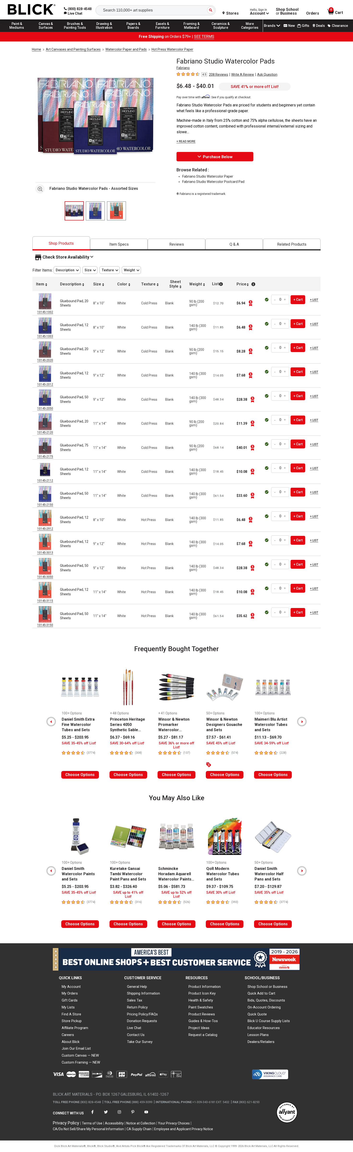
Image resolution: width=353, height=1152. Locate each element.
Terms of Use (92, 1123)
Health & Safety (201, 1000)
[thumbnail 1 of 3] (74, 210)
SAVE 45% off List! (220, 743)
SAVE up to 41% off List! (128, 895)
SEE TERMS (204, 36)
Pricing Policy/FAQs (142, 1014)
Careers (68, 1035)
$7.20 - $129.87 (268, 886)
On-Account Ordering (264, 1007)
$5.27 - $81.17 (170, 737)
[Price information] (250, 303)
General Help (137, 986)
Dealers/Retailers (261, 1042)
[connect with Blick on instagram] (119, 1115)
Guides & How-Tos (203, 1021)
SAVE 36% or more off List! (176, 745)
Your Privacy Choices (174, 1123)
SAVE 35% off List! (269, 893)
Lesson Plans (258, 1035)
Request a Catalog (203, 1035)
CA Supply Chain (139, 1129)
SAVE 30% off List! (220, 893)
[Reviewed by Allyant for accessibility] (287, 1113)
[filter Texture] (110, 270)
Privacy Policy (66, 1122)
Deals (320, 26)
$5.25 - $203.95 (75, 737)
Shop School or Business (267, 986)
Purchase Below (217, 157)
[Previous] (51, 721)
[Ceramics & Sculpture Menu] (220, 31)
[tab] (61, 243)
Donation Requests (142, 1021)
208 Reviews (218, 74)
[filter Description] (67, 270)
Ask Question (267, 74)
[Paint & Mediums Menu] (16, 31)
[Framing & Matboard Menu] (191, 31)
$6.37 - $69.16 (122, 737)
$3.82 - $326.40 (123, 886)
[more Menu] (249, 31)
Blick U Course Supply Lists (269, 1021)
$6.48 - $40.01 (195, 86)
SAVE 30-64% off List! (127, 743)
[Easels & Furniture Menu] (162, 31)
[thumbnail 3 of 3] (116, 210)
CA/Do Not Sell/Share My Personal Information (88, 1129)
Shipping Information (143, 993)
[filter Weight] (131, 270)
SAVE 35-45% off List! (79, 743)
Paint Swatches (201, 1007)
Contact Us (136, 1035)
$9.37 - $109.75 (219, 886)
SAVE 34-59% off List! (272, 743)
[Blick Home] (32, 10)
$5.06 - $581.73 (171, 886)
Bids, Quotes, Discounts (266, 1000)
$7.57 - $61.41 (218, 737)
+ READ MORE (185, 141)
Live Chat (134, 1028)
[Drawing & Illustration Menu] (104, 31)
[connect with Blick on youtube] (146, 1115)
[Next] (302, 721)
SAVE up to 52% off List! (176, 895)
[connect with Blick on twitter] (106, 1115)
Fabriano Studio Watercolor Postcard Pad (213, 182)
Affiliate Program (75, 1028)
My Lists (68, 1007)
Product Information (205, 986)
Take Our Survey (139, 1042)
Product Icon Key (202, 993)
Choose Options (80, 774)
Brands (269, 26)
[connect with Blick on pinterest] (133, 1115)
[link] (73, 13)
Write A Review (242, 74)
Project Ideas (199, 1028)
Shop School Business (287, 11)
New (291, 26)
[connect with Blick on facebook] (92, 1115)
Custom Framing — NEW (81, 1062)
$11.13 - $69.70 (268, 737)
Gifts (305, 26)
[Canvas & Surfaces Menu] (46, 31)
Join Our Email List (76, 1048)
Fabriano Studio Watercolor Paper (207, 176)
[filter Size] (90, 270)
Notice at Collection (140, 1123)
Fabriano (183, 68)
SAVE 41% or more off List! (255, 86)
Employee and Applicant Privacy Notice (183, 1129)
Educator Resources (264, 1028)
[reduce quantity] (275, 299)
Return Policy (137, 1007)
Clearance (340, 26)
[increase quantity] (285, 299)
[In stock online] (267, 299)
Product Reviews (202, 1014)
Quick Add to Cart (261, 993)
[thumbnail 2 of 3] (95, 210)
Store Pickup (72, 1021)
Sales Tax (134, 1000)
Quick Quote (257, 1014)
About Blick (70, 1042)
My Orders (70, 993)
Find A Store (71, 1014)
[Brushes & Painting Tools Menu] (75, 31)
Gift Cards (70, 1000)
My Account (71, 986)
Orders (312, 13)
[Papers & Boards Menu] (133, 31)
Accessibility (114, 1123)
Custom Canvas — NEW (80, 1055)
